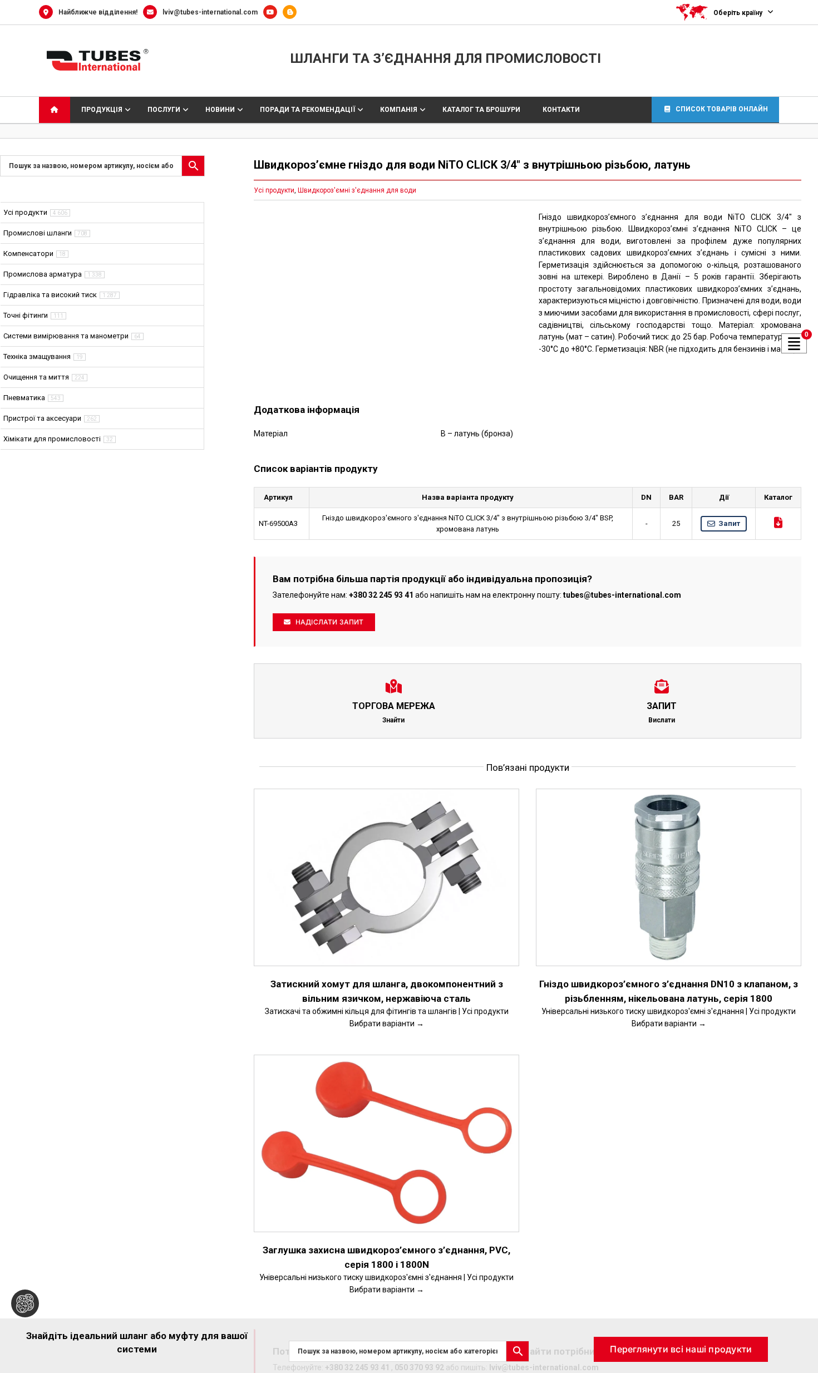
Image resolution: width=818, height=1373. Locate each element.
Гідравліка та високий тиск (50, 295)
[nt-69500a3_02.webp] (385, 299)
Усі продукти (274, 190)
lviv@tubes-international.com (210, 12)
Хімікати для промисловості (52, 439)
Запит (729, 523)
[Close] (799, 1335)
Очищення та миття (36, 377)
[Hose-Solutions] (292, 12)
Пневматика (24, 397)
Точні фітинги (25, 315)
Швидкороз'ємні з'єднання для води (357, 190)
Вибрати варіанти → (386, 1023)
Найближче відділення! (97, 12)
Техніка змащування (37, 356)
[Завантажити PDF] (778, 522)
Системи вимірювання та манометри (66, 336)
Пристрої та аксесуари (42, 418)
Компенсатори (28, 253)
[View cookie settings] (25, 1303)
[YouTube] (273, 12)
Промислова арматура (42, 274)
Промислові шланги (37, 233)
